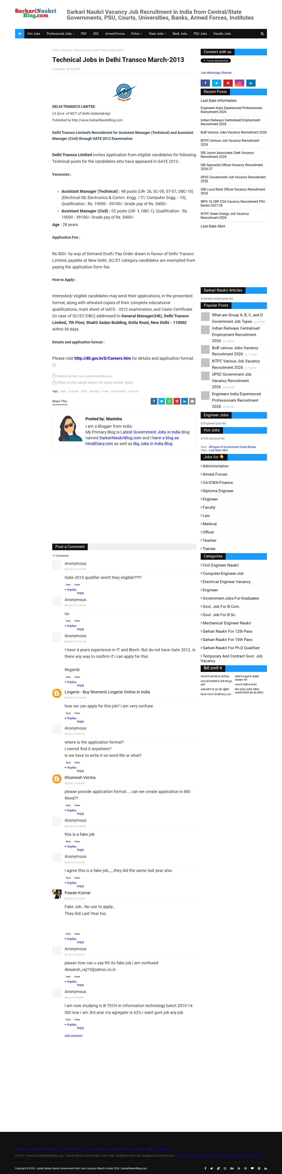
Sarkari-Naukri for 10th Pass (227, 639)
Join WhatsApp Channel (216, 72)
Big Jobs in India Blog (152, 443)
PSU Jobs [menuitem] (200, 34)
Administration (215, 466)
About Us (30, 1149)
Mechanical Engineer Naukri (227, 623)
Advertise (135, 1149)
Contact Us (120, 1149)
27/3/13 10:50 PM (76, 826)
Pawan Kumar (78, 892)
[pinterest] (228, 83)
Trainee (209, 548)
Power (105, 391)
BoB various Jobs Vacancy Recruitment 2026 (234, 132)
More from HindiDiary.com (216, 694)
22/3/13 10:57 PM (76, 569)
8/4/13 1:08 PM (75, 997)
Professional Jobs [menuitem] (59, 34)
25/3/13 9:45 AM (76, 783)
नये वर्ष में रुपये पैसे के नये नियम (215, 676)
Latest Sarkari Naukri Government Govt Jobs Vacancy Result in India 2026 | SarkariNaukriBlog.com (92, 1168)
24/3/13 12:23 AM (76, 641)
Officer (208, 532)
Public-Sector (118, 391)
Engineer (73, 391)
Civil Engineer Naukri (221, 565)
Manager (94, 391)
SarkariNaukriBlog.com (120, 437)
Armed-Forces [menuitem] (115, 34)
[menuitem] (19, 33)
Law (206, 515)
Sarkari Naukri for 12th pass (227, 631)
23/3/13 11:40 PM (76, 605)
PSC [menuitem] (84, 34)
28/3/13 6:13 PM (76, 898)
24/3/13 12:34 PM (76, 698)
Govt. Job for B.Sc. (219, 614)
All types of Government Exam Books (232, 447)
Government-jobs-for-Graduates (231, 598)
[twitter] (216, 83)
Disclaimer (44, 1149)
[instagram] (239, 83)
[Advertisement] (32, 113)
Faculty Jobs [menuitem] (222, 34)
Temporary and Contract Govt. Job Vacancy (232, 658)
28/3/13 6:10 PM (76, 862)
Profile (146, 1149)
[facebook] (205, 83)
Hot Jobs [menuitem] (33, 34)
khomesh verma (80, 777)
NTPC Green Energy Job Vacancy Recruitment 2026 (225, 216)
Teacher (209, 540)
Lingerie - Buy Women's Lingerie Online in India (107, 691)
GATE (84, 391)
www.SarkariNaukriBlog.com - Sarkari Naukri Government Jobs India (218, 1155)
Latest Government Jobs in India (150, 432)
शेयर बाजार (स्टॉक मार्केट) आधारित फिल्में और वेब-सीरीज (249, 691)
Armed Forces (215, 474)
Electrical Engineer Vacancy (227, 581)
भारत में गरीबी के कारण (246, 684)
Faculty (209, 507)
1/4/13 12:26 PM (76, 954)
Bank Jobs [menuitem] (180, 34)
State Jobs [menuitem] (156, 34)
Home (55, 50)
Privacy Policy (62, 1149)
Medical (210, 524)
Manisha (60, 69)
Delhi (63, 391)
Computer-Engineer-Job (223, 573)
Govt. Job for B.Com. (221, 606)
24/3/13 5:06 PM (76, 734)
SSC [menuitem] (96, 34)
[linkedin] (251, 83)
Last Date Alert (218, 450)
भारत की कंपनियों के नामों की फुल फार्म (216, 683)
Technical (66, 50)
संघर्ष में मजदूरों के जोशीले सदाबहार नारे (247, 678)
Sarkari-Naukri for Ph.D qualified (231, 647)
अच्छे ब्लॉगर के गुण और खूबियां (215, 689)
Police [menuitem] (135, 34)
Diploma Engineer (218, 490)
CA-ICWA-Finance (218, 482)
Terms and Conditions (87, 1149)
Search (107, 1149)
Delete (77, 584)
